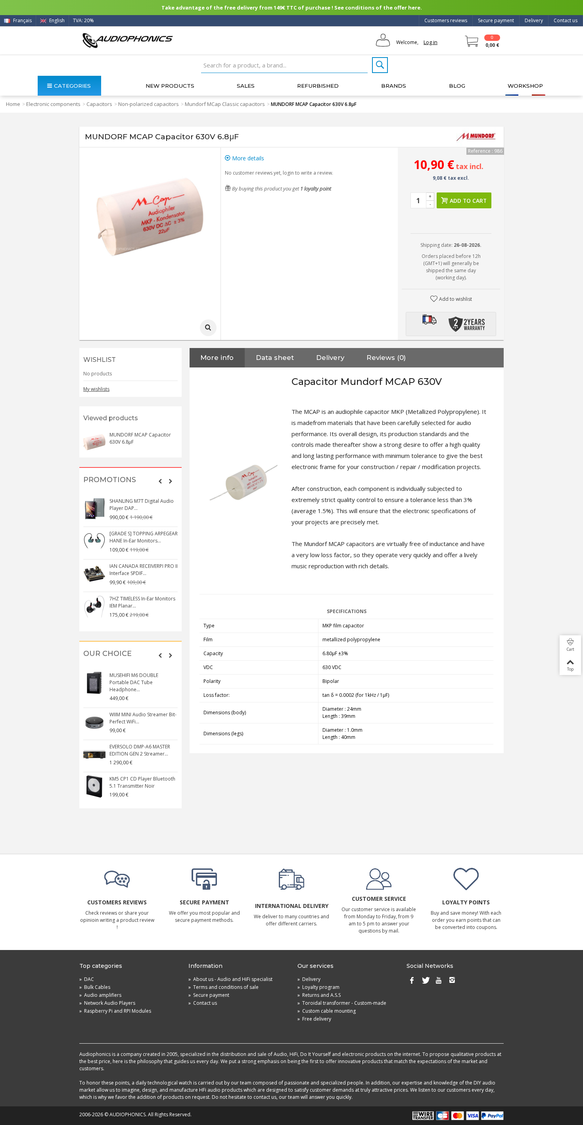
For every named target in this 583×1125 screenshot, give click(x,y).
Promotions (109, 480)
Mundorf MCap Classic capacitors (225, 104)
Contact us (565, 20)
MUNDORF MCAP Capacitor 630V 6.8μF (140, 438)
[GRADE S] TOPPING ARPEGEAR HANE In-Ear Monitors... (143, 537)
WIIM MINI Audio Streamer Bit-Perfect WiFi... (142, 718)
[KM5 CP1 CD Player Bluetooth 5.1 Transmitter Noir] (94, 786)
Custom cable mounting (326, 1011)
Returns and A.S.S (319, 995)
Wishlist (99, 359)
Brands (393, 86)
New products (170, 86)
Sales (246, 86)
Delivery (534, 20)
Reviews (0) (386, 358)
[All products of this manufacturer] (476, 137)
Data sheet (275, 358)
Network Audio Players (107, 1003)
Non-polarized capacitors (148, 104)
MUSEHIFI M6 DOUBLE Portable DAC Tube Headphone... (133, 682)
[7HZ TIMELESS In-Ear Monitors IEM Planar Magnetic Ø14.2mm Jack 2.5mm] (94, 606)
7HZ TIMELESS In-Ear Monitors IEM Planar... (142, 602)
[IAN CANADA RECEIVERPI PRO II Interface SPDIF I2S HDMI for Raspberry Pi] (94, 574)
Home (13, 104)
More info (217, 358)
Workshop (525, 86)
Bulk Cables (94, 987)
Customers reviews (445, 20)
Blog (457, 86)
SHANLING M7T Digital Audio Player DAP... (141, 505)
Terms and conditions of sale (223, 987)
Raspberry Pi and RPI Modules (115, 1011)
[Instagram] (452, 981)
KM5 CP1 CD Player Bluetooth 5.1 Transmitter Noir (142, 782)
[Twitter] (425, 981)
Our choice (107, 654)
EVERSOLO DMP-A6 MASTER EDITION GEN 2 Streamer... (139, 750)
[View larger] (208, 327)
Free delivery (314, 1018)
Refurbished (318, 86)
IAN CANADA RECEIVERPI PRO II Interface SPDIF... (143, 570)
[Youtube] (438, 981)
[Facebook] (412, 981)
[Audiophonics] (127, 40)
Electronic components (53, 104)
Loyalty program (318, 987)
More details (247, 158)
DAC (86, 979)
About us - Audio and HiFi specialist (230, 979)
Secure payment (496, 20)
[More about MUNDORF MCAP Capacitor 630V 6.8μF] (94, 442)
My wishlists (96, 389)
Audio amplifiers (100, 995)
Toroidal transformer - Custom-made (341, 1003)
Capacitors (99, 104)
